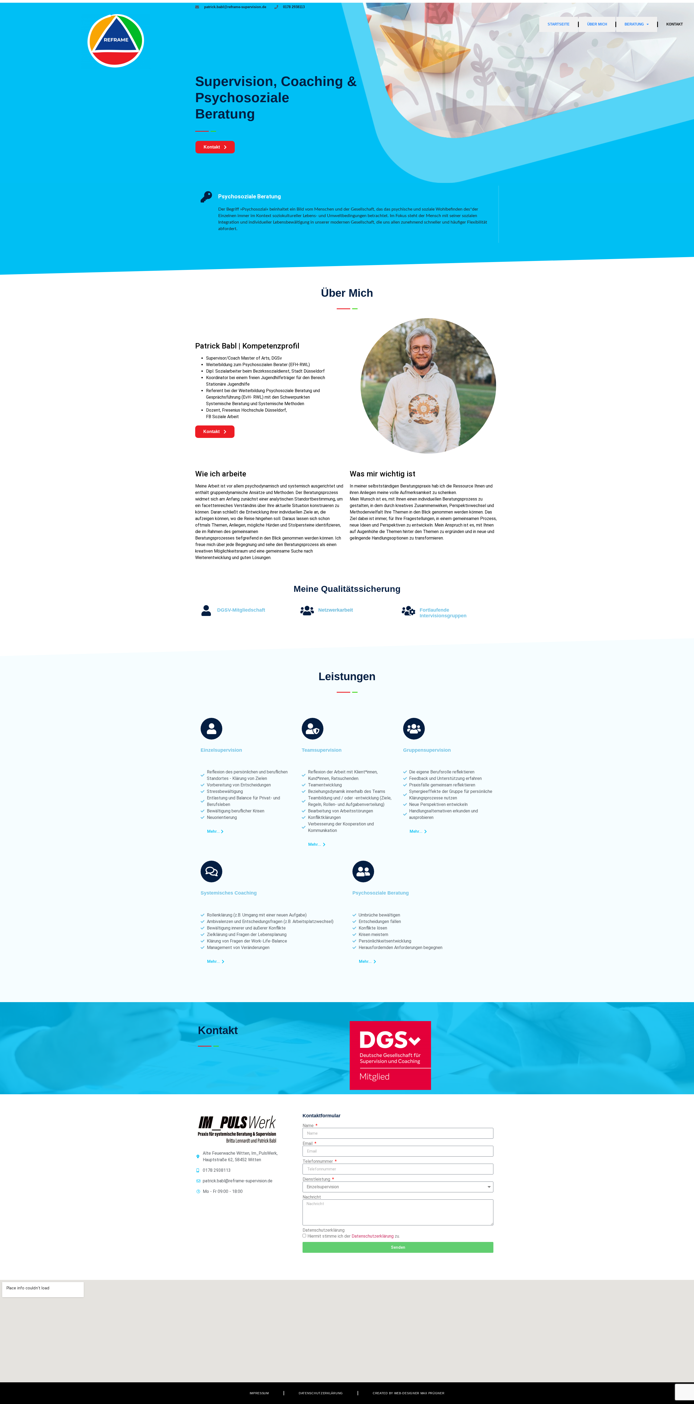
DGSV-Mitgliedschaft (241, 610)
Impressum (259, 1393)
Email (308, 1143)
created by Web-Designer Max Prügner (409, 1393)
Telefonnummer (318, 1161)
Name (309, 1126)
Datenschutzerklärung (324, 1230)
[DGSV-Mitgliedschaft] (206, 610)
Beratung (634, 24)
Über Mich (597, 24)
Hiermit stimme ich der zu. (353, 1236)
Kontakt (674, 24)
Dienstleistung (317, 1179)
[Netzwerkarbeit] (307, 610)
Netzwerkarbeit (335, 610)
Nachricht (312, 1197)
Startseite (559, 24)
